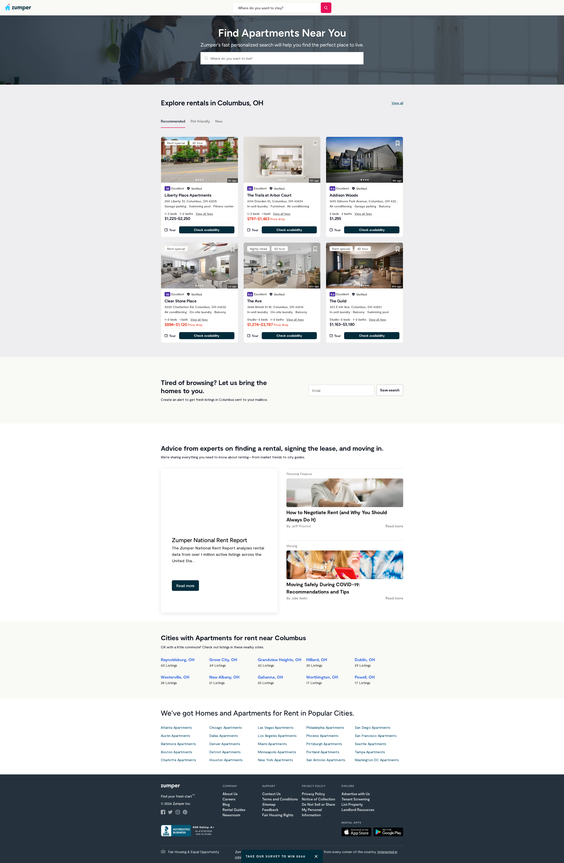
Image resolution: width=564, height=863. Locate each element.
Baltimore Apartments (178, 744)
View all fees (204, 214)
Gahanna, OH (270, 677)
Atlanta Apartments (176, 727)
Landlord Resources (357, 809)
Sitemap (269, 804)
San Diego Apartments (372, 727)
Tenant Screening (355, 799)
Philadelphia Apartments (325, 727)
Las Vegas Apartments (275, 727)
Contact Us (271, 794)
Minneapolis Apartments (277, 752)
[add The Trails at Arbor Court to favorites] (315, 143)
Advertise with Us (355, 794)
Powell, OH (365, 677)
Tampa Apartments (370, 752)
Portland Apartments (322, 752)
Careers (229, 799)
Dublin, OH (365, 659)
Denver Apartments (224, 744)
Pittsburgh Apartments (324, 744)
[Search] (326, 7)
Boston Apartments (176, 752)
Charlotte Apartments (178, 760)
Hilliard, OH (316, 659)
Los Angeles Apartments (277, 735)
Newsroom (231, 815)
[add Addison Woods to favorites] (397, 143)
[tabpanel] (282, 237)
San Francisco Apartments (376, 735)
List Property (352, 804)
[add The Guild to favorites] (397, 249)
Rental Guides (234, 809)
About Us (230, 794)
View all (397, 103)
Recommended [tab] (173, 121)
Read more (185, 585)
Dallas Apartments (223, 735)
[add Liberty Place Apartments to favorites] (232, 143)
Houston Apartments (226, 760)
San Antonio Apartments (325, 760)
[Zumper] (18, 7)
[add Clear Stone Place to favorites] (232, 249)
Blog (226, 804)
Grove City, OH (223, 659)
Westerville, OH (175, 677)
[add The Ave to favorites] (315, 249)
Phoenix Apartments (322, 735)
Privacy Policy (313, 794)
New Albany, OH (224, 677)
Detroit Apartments (225, 752)
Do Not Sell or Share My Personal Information (318, 809)
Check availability (206, 230)
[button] (357, 833)
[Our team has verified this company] (188, 188)
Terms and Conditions (280, 799)
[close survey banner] (316, 856)
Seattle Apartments (370, 744)
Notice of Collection (318, 799)
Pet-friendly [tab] (200, 121)
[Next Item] (231, 159)
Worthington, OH (322, 677)
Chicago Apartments (225, 727)
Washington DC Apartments (377, 760)
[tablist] (282, 122)
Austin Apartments (175, 735)
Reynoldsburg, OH (178, 659)
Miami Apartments (272, 744)
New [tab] (219, 121)
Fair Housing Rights (277, 815)
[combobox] (276, 7)
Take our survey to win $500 (276, 856)
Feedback (270, 809)
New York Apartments (275, 760)
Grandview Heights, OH (279, 659)
